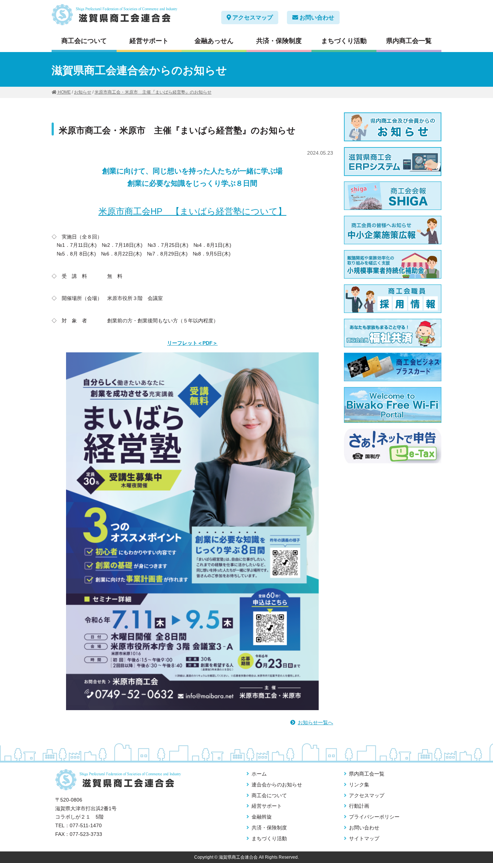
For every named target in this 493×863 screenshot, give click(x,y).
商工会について (84, 40)
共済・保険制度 (279, 40)
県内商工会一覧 (409, 40)
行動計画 (359, 806)
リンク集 (359, 784)
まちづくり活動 (344, 40)
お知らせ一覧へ (315, 722)
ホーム (259, 774)
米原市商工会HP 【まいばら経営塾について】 (193, 211)
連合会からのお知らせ (277, 784)
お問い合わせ (316, 17)
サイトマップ (364, 838)
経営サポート (149, 40)
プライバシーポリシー (374, 817)
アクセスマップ (252, 17)
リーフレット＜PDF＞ (192, 343)
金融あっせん (214, 40)
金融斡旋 (262, 817)
